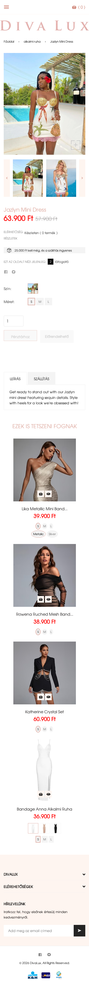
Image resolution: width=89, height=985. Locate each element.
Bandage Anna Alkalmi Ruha (44, 809)
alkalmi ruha (32, 41)
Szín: (7, 288)
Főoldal (9, 41)
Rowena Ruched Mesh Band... (44, 614)
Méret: (9, 301)
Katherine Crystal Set (44, 711)
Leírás (15, 378)
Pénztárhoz (20, 336)
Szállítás (41, 378)
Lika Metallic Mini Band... (44, 508)
